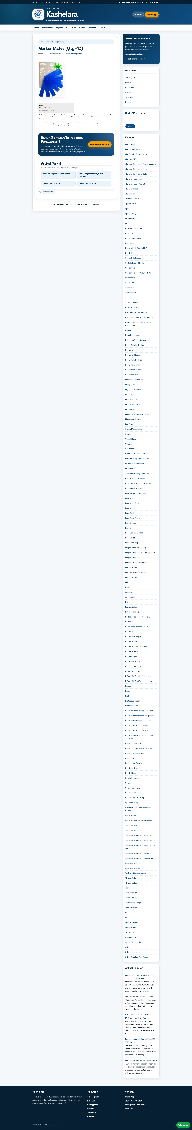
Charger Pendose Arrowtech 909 (138, 273)
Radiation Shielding (133, 743)
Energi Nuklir (130, 384)
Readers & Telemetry (133, 768)
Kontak (138, 14)
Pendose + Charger (133, 636)
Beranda (95, 204)
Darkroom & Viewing (133, 307)
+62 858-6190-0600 (143, 2)
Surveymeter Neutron (134, 863)
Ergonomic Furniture (133, 389)
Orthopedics (76, 54)
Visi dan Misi (129, 932)
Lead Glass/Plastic (132, 518)
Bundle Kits (129, 253)
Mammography (131, 567)
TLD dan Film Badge (133, 902)
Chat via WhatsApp (134, 54)
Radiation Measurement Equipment (139, 715)
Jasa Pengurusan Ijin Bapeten (137, 473)
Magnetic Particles (132, 557)
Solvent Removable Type (135, 798)
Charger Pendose (132, 268)
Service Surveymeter (133, 788)
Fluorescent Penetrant (134, 419)
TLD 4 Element (131, 898)
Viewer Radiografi (132, 927)
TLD (127, 888)
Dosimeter (129, 350)
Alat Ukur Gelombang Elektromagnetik (140, 164)
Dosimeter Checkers (133, 360)
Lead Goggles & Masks (134, 533)
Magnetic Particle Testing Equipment (140, 552)
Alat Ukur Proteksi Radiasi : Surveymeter (141, 1060)
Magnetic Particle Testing (135, 547)
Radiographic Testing (133, 763)
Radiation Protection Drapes (136, 725)
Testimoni (92, 28)
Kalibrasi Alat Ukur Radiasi (135, 478)
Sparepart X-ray (131, 802)
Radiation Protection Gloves (136, 730)
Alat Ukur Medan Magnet (135, 184)
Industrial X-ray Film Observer (137, 458)
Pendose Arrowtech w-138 (136, 646)
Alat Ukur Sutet (131, 194)
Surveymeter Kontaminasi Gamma (139, 858)
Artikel (127, 223)
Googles (128, 444)
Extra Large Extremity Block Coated (91, 174)
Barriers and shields (133, 238)
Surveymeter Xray (132, 868)
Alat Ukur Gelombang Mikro (136, 169)
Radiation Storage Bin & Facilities (138, 748)
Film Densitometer (132, 404)
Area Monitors (130, 218)
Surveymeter (130, 815)
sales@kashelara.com (126, 2)
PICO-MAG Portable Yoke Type (138, 676)
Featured (129, 394)
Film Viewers (130, 409)
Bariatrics (129, 233)
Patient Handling (132, 612)
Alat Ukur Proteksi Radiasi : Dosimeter (140, 996)
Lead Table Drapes (132, 542)
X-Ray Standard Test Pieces (136, 957)
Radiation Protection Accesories (138, 720)
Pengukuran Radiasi (133, 661)
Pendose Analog (132, 641)
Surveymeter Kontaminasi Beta (138, 853)
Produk (128, 691)
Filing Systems (131, 399)
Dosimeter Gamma (132, 365)
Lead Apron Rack (132, 503)
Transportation (131, 907)
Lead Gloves (130, 528)
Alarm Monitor (130, 144)
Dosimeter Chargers (133, 355)
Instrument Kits (131, 468)
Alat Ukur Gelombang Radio (136, 174)
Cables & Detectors (133, 258)
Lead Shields (130, 538)
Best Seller (129, 243)
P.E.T (127, 602)
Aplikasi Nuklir (130, 203)
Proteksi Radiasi (131, 706)
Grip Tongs (129, 449)
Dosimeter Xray (131, 375)
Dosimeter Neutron (133, 370)
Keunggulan (71, 28)
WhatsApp (155, 2)
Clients (82, 28)
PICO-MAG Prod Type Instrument (138, 681)
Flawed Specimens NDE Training (138, 414)
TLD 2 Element (131, 893)
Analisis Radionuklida (133, 198)
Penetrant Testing (132, 656)
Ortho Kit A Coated (87, 183)
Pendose (129, 631)
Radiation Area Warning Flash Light (139, 711)
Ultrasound (129, 912)
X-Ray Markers (131, 952)
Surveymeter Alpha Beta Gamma (138, 820)
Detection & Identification (135, 340)
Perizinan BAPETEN (133, 666)
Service (128, 783)
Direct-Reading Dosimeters (136, 345)
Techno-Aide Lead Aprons (135, 873)
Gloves (128, 434)
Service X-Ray (131, 793)
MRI (126, 582)
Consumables (130, 292)
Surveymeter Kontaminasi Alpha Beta (140, 840)
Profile (128, 696)
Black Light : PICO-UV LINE (136, 248)
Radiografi (129, 758)
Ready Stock (130, 773)
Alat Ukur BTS (130, 159)
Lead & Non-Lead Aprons (135, 493)
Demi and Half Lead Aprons (136, 312)
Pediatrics (129, 622)
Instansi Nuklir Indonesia (134, 463)
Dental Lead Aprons (133, 335)
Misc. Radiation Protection (136, 572)
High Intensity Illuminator (135, 454)
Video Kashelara (131, 922)
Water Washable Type (134, 942)
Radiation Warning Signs (135, 753)
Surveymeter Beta (132, 825)
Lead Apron (129, 498)
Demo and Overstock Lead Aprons (139, 317)
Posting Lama (81, 204)
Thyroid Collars (131, 883)
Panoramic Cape (131, 607)
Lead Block (129, 513)
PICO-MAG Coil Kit (132, 671)
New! (127, 587)
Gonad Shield (130, 439)
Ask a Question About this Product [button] (47, 110)
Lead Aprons (130, 508)
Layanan (59, 28)
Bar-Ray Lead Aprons (134, 228)
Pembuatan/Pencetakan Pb (136, 626)
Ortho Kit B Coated (51, 183)
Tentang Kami (47, 28)
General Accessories (133, 429)
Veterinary (129, 917)
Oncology (129, 592)
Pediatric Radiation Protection (137, 617)
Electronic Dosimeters (134, 379)
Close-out (129, 287)
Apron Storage (131, 213)
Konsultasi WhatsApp (99, 144)
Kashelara (61, 14)
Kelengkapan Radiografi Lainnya (138, 483)
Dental (128, 330)
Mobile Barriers (131, 577)
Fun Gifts (129, 424)
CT (126, 297)
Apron (127, 208)
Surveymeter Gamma (133, 830)
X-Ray (127, 947)
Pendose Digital (131, 651)
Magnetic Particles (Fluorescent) (138, 562)
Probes (128, 686)
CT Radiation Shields (133, 302)
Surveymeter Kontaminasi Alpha (138, 835)
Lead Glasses (130, 523)
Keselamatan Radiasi (133, 488)
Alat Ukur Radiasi (131, 189)
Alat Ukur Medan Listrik (134, 179)
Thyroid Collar (130, 878)
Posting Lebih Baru (61, 204)
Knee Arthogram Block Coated (56, 173)
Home (36, 28)
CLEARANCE (130, 283)
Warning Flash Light (133, 937)
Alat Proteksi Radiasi (133, 149)
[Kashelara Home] (38, 14)
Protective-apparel (133, 701)
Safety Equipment (132, 778)
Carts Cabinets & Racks (134, 263)
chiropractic (130, 278)
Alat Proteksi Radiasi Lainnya (136, 154)
